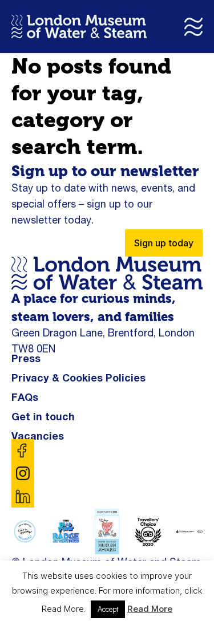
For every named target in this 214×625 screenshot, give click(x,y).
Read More (149, 608)
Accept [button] (108, 609)
